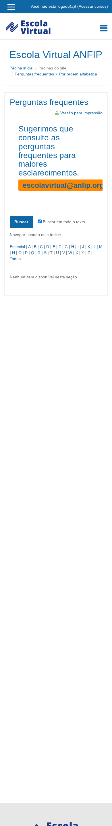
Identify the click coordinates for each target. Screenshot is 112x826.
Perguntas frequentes (34, 74)
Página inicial (21, 68)
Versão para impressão (81, 113)
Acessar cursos (93, 6)
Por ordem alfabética (78, 74)
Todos (15, 258)
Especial (17, 246)
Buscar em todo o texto (64, 222)
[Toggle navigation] (104, 28)
